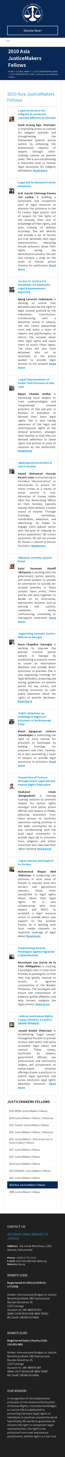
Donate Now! (33, 30)
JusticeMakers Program (45, 71)
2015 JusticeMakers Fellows (24, 1156)
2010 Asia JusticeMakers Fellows (27, 1185)
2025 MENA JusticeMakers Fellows (28, 1111)
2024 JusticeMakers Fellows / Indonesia (31, 1118)
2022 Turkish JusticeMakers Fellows (29, 1125)
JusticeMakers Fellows (22, 74)
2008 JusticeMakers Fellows (24, 1192)
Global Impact (23, 71)
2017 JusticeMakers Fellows (24, 1149)
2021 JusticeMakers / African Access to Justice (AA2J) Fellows (31, 1140)
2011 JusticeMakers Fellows (24, 1178)
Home (11, 71)
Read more (25, 701)
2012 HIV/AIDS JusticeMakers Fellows (30, 1171)
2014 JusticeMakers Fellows (24, 1163)
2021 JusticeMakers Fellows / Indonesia (31, 1132)
